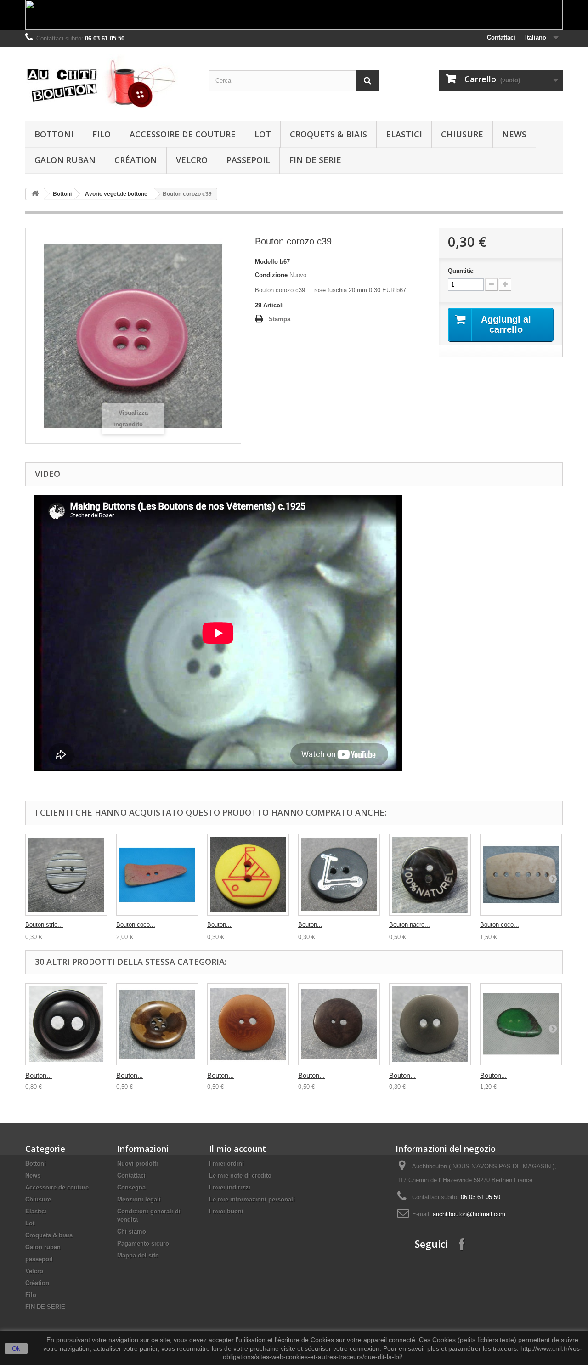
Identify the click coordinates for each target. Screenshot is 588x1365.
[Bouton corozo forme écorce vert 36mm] (521, 1024)
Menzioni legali (139, 1199)
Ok (16, 1348)
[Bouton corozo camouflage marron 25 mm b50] (157, 1024)
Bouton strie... (44, 924)
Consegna (131, 1187)
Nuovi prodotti (137, 1163)
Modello (266, 261)
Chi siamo (131, 1231)
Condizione (271, 275)
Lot (262, 134)
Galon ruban (65, 159)
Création (135, 159)
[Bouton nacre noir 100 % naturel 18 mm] (430, 875)
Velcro (192, 159)
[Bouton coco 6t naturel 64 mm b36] (521, 875)
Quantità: (461, 270)
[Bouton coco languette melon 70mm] (157, 875)
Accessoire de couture (183, 134)
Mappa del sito (138, 1255)
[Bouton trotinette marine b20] (339, 875)
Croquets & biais (328, 134)
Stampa (279, 319)
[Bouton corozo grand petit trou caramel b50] (248, 1024)
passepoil (248, 159)
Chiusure (462, 134)
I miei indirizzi (229, 1187)
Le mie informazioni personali (252, 1199)
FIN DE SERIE (315, 159)
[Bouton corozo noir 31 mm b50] (66, 1024)
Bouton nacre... (409, 924)
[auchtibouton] (110, 82)
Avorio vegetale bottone (116, 194)
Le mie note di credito (240, 1175)
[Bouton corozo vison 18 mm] (430, 1024)
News (514, 134)
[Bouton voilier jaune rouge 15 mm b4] (248, 875)
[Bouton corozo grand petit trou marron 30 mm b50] (339, 1024)
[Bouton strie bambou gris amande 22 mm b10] (66, 875)
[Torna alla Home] (35, 194)
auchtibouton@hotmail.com (469, 1214)
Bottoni (54, 134)
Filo (101, 134)
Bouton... (219, 924)
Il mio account (237, 1148)
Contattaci (501, 37)
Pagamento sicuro (143, 1243)
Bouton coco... (135, 924)
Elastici (404, 134)
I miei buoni (226, 1211)
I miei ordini (226, 1163)
